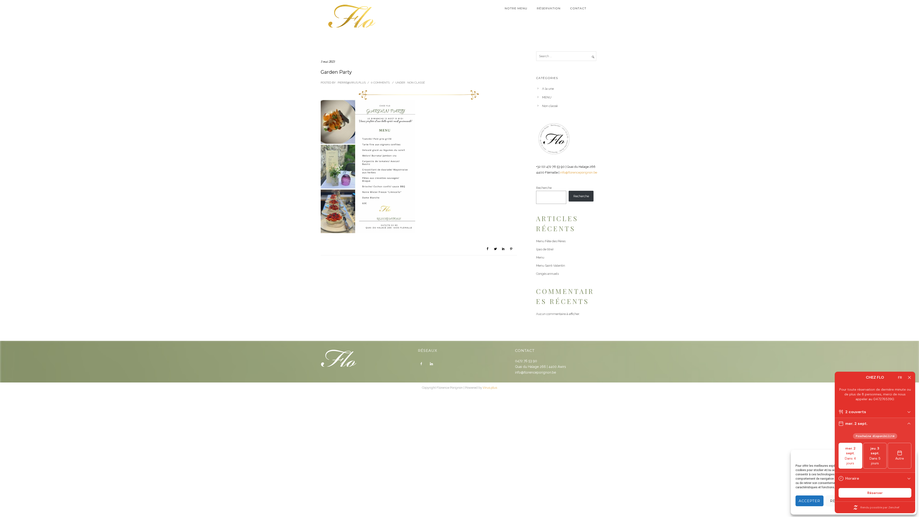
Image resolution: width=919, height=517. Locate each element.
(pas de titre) (545, 249)
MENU (546, 97)
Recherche (544, 188)
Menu (540, 257)
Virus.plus (490, 387)
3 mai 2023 (328, 61)
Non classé (416, 82)
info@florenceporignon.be (578, 172)
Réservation (548, 8)
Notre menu (516, 8)
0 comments (380, 82)
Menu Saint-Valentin (550, 265)
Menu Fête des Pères (551, 241)
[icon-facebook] (422, 363)
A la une (548, 88)
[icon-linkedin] (432, 363)
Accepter (809, 501)
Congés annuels (547, 273)
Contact (578, 8)
